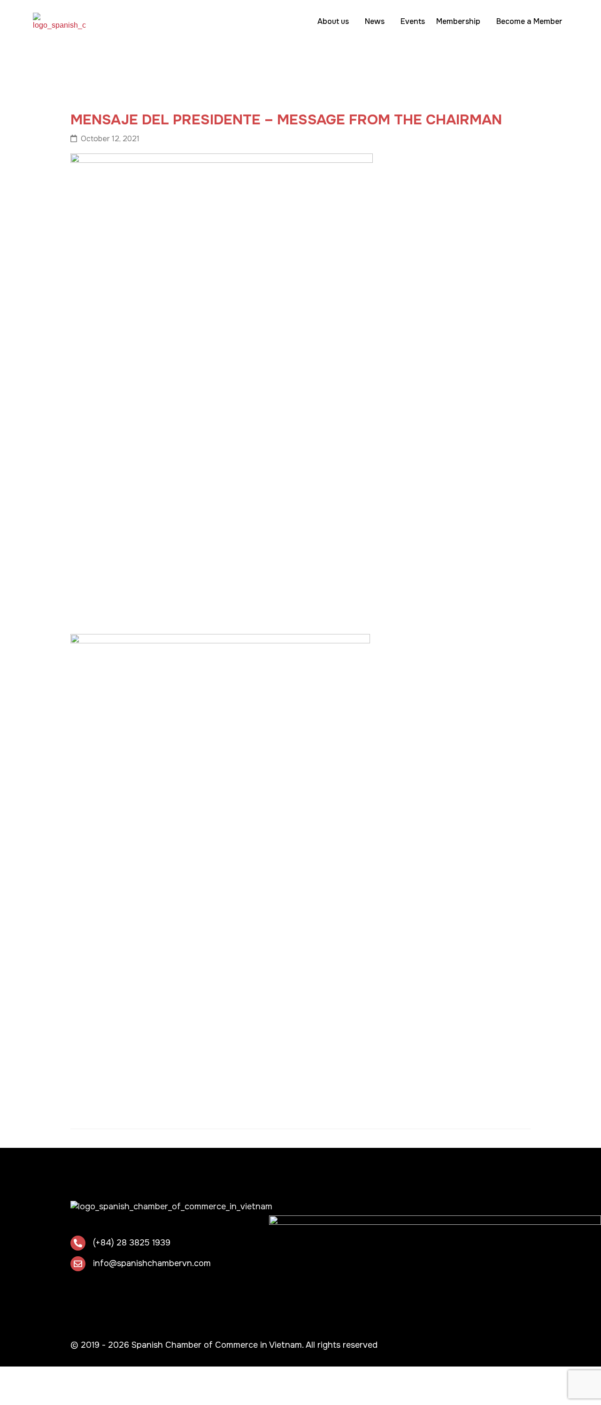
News (375, 21)
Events (413, 21)
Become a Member (529, 21)
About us (333, 21)
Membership (458, 21)
